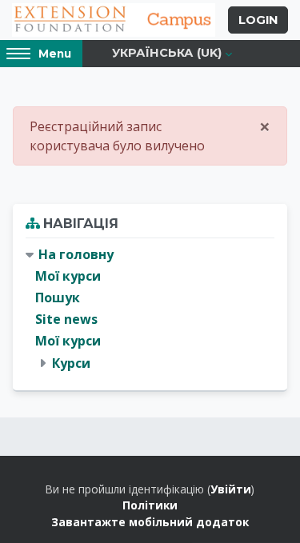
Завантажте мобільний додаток (150, 521)
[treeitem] (150, 309)
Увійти (230, 489)
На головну (76, 254)
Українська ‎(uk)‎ (167, 53)
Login (258, 20)
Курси (71, 363)
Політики (150, 505)
